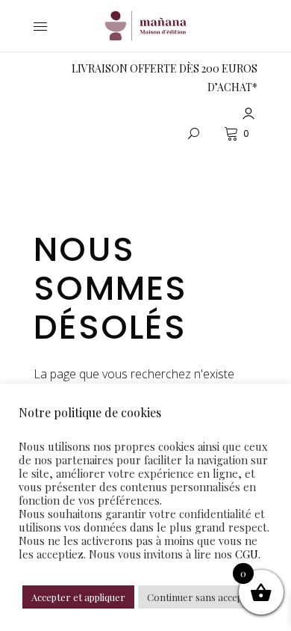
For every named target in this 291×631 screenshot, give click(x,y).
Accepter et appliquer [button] (78, 597)
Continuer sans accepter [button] (202, 597)
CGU (246, 554)
